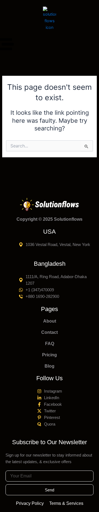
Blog (49, 366)
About (49, 321)
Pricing (49, 354)
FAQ (49, 343)
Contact (49, 332)
